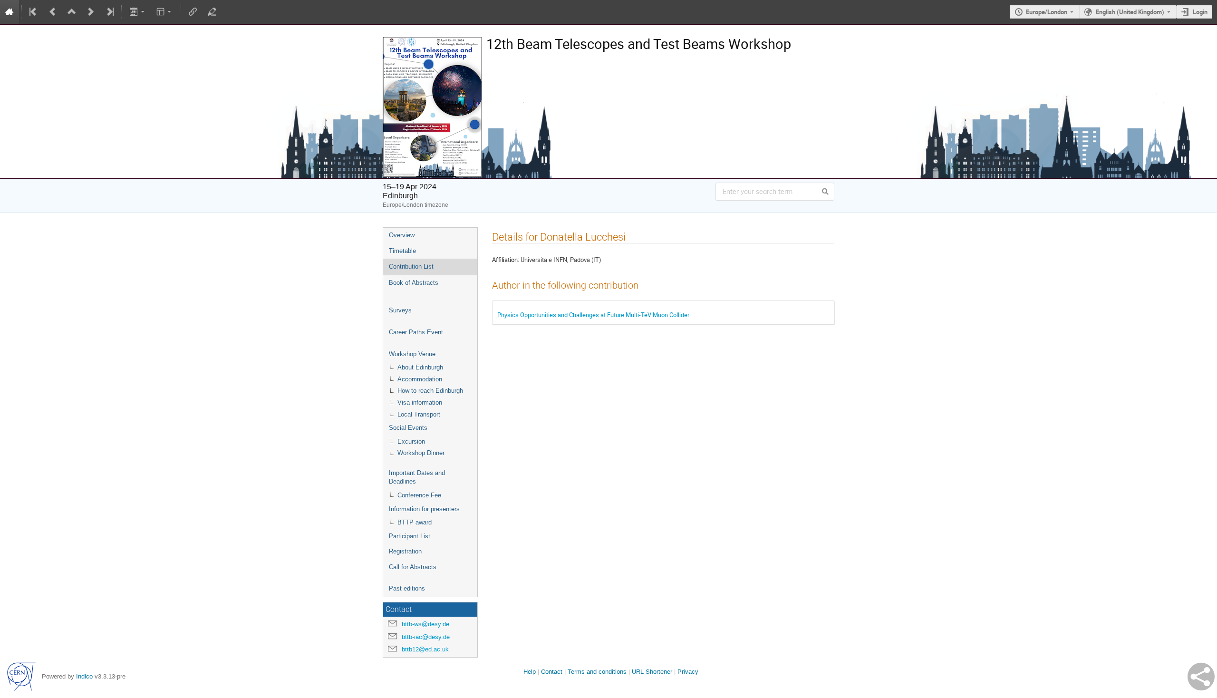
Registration (405, 551)
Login (1200, 12)
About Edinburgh (420, 367)
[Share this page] (1201, 676)
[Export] (137, 12)
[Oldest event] (33, 12)
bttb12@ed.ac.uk (425, 649)
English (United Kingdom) (1130, 12)
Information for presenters (424, 509)
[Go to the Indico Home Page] (9, 12)
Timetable (402, 250)
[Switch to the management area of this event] (212, 12)
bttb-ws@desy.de (425, 624)
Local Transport (418, 414)
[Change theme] (164, 12)
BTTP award (414, 522)
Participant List (409, 536)
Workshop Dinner (420, 452)
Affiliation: (505, 259)
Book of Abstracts (413, 282)
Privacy (687, 672)
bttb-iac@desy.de (426, 637)
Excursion (411, 441)
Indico (84, 676)
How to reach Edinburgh (430, 390)
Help (529, 672)
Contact (551, 672)
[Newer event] (90, 12)
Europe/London (1046, 12)
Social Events (408, 427)
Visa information (419, 402)
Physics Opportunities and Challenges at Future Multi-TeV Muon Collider (593, 314)
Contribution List (411, 266)
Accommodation (419, 379)
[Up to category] (71, 12)
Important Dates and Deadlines (417, 477)
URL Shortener (652, 672)
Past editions (407, 588)
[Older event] (52, 12)
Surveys (400, 310)
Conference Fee (419, 495)
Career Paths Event (416, 332)
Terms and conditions (597, 672)
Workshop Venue (412, 354)
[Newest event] (109, 12)
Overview (402, 235)
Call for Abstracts (412, 567)
